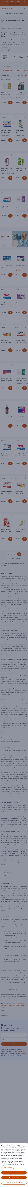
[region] (14, 1165)
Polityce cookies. (8, 1167)
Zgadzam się (14, 1173)
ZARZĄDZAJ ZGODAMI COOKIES (14, 1183)
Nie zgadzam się (14, 1178)
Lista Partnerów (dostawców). (8, 1169)
